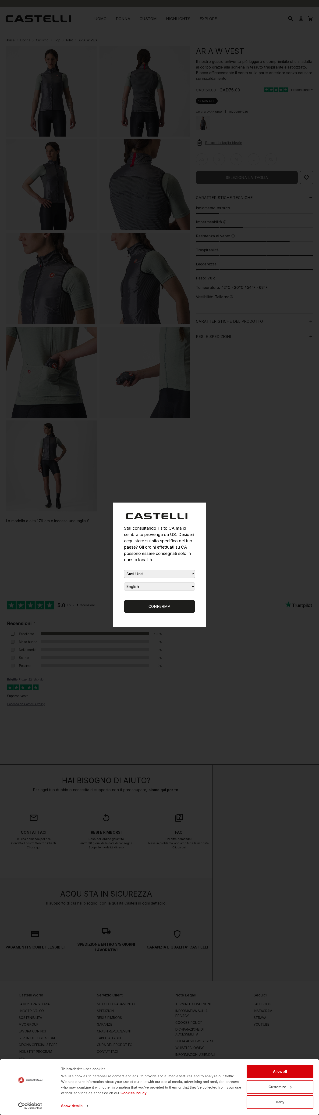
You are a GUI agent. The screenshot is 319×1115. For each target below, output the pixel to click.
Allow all (280, 1071)
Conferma (159, 606)
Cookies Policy (133, 1093)
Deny (280, 1102)
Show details (71, 1106)
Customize (277, 1087)
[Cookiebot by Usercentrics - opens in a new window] (30, 1105)
